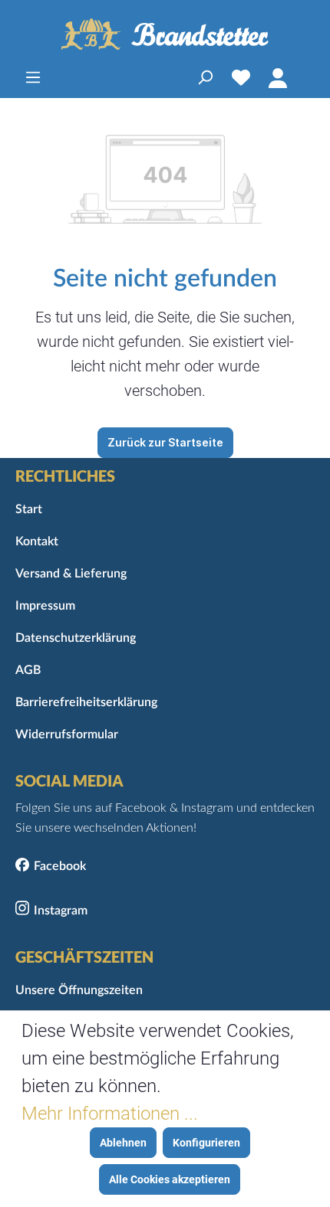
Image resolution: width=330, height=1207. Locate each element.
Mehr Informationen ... (109, 1113)
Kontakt (36, 541)
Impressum (45, 606)
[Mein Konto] (277, 77)
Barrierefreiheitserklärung (86, 702)
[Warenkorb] (305, 77)
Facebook (60, 866)
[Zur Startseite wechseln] (165, 34)
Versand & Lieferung (71, 574)
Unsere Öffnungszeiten (79, 990)
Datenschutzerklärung (75, 638)
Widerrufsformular (66, 734)
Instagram (60, 910)
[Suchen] (205, 77)
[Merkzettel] (241, 77)
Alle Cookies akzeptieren (169, 1179)
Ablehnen (123, 1143)
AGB (28, 670)
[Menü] (33, 77)
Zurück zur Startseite (165, 442)
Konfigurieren (206, 1143)
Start (28, 509)
